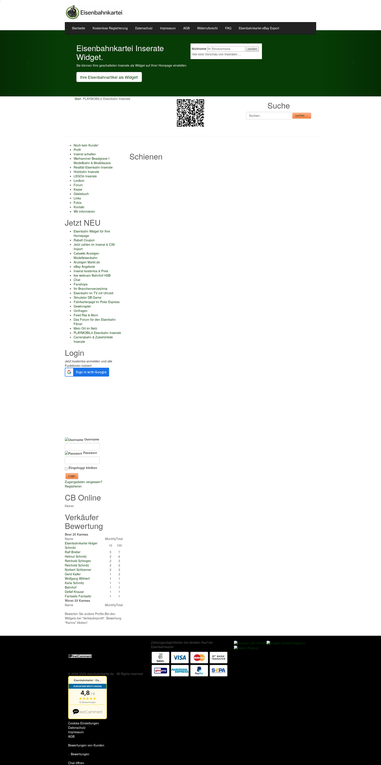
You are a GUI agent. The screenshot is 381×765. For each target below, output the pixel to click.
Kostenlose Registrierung (110, 28)
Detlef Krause (74, 591)
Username (91, 439)
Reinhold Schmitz (77, 565)
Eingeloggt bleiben (83, 467)
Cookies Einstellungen (83, 723)
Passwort (89, 452)
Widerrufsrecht (207, 28)
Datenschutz (144, 28)
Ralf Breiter (72, 552)
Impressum (168, 28)
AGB (186, 28)
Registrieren (73, 486)
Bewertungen (80, 754)
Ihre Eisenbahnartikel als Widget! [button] (109, 77)
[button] (28, 63)
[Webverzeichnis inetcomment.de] (80, 655)
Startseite (78, 28)
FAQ (228, 28)
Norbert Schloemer (78, 569)
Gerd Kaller (73, 574)
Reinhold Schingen (78, 561)
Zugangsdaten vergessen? (83, 482)
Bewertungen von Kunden (86, 745)
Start (78, 98)
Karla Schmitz (74, 583)
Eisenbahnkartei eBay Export (259, 28)
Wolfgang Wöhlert (77, 578)
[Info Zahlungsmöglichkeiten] (189, 663)
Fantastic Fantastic (78, 596)
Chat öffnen (76, 763)
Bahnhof (71, 587)
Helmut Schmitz (76, 556)
